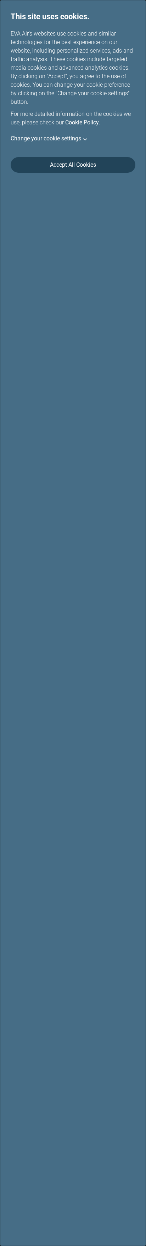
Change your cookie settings (46, 138)
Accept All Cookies (73, 164)
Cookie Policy (82, 122)
